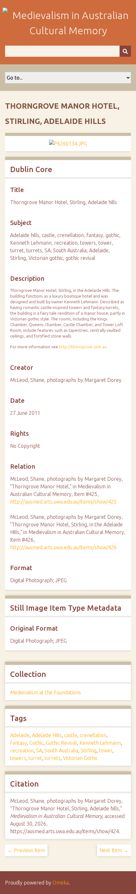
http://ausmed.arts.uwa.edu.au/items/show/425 (63, 502)
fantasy (18, 743)
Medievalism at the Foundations (45, 692)
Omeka (61, 882)
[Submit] (125, 51)
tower (105, 750)
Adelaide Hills (47, 735)
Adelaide (19, 735)
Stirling (88, 750)
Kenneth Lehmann (100, 743)
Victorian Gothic (80, 758)
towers (18, 758)
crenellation (93, 735)
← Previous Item (26, 850)
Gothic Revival (61, 743)
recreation (22, 750)
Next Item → (114, 850)
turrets (52, 758)
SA (39, 750)
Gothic (36, 743)
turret (35, 758)
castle (70, 735)
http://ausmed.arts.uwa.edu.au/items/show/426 (63, 547)
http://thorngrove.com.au (83, 346)
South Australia (61, 750)
